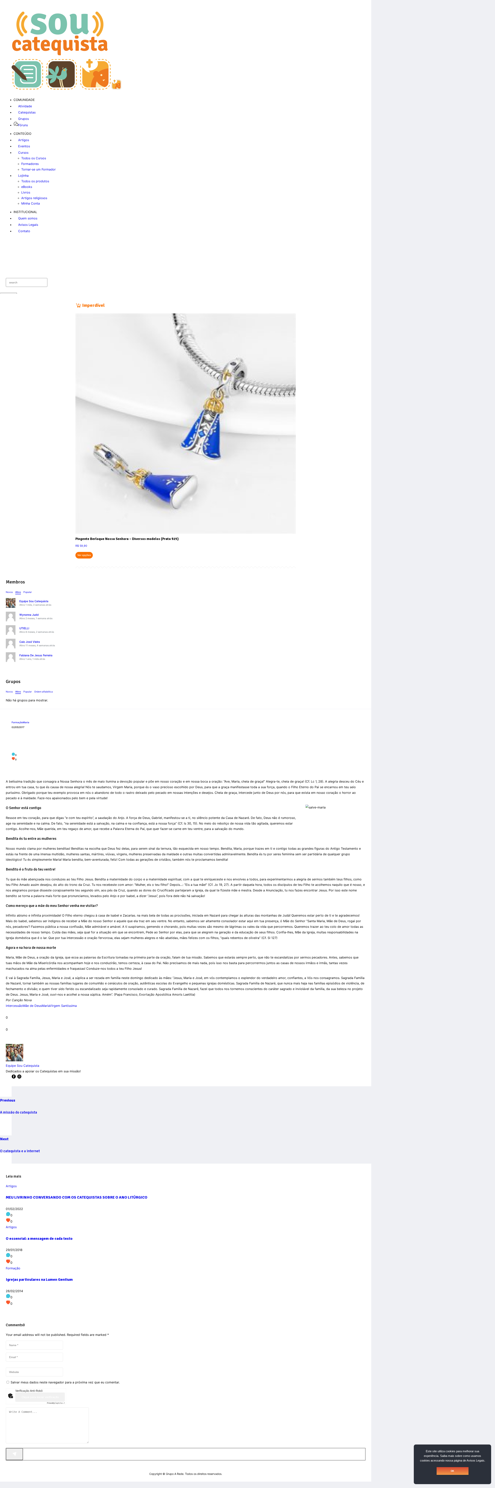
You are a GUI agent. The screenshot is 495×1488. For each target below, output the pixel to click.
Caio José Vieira (29, 641)
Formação (17, 722)
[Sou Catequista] (66, 88)
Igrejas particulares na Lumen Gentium (39, 1279)
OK (452, 1471)
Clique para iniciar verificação (40, 1397)
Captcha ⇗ (56, 1403)
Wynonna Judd (29, 614)
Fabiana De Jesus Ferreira (35, 655)
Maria (26, 722)
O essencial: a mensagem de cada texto (39, 1238)
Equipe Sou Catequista (33, 601)
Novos (9, 592)
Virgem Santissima (63, 1006)
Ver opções (84, 555)
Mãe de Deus (32, 1006)
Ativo (18, 592)
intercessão (14, 1006)
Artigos (11, 1186)
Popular (27, 592)
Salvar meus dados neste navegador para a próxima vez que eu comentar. (65, 1382)
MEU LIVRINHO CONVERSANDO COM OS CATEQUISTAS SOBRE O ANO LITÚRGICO (76, 1197)
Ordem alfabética (43, 691)
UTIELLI (24, 628)
